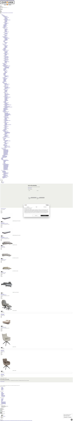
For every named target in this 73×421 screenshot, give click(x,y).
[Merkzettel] (0, 10)
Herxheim (7, 420)
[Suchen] (1, 7)
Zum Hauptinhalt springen (2, 0)
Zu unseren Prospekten (2, 381)
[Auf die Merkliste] (2, 221)
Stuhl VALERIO (2, 374)
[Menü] (1, 6)
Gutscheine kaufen (3, 395)
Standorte (2, 388)
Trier (9, 420)
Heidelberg (3, 420)
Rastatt (2, 400)
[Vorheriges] (0, 13)
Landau (2, 399)
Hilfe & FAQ (2, 393)
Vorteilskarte (2, 394)
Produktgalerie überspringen (3, 208)
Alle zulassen (44, 215)
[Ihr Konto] (1, 11)
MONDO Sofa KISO (3, 246)
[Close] (0, 419)
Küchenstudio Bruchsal (12, 420)
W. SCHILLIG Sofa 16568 (3, 272)
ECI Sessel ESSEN (2, 314)
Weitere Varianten (2, 294)
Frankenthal (2, 398)
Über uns (2, 389)
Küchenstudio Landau (21, 420)
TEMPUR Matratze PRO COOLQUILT (4, 223)
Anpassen (36, 215)
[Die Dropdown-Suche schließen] (2, 7)
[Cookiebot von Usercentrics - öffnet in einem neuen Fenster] (46, 205)
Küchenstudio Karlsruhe (3, 402)
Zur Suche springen (7, 0)
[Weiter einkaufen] (2, 180)
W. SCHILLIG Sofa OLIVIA (3, 259)
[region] (36, 292)
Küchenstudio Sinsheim (3, 403)
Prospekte (2, 387)
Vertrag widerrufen (3, 396)
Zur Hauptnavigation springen (11, 0)
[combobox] (5, 7)
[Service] (0, 8)
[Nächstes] (0, 179)
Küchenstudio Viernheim (30, 420)
